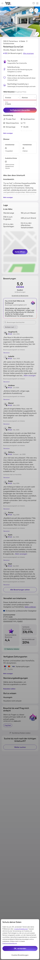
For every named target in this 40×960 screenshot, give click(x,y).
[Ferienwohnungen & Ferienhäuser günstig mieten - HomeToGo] (8, 3)
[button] (37, 34)
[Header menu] (37, 3)
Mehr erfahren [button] (30, 607)
